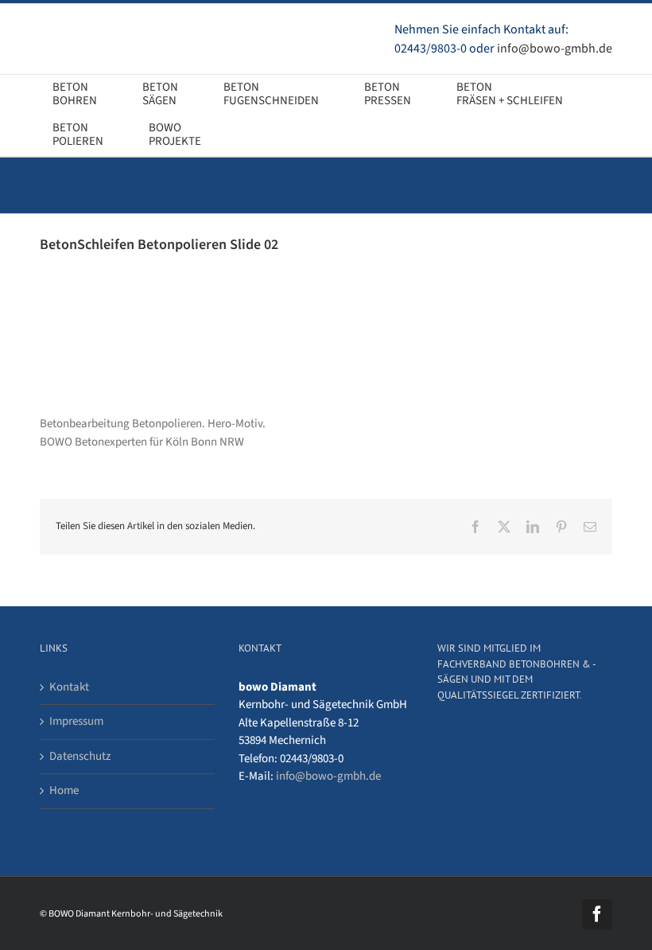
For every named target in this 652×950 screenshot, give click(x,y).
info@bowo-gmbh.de (554, 48)
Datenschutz (80, 756)
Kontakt (69, 687)
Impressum (76, 721)
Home (64, 790)
